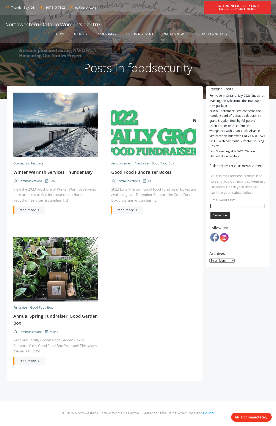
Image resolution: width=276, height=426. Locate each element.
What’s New (174, 34)
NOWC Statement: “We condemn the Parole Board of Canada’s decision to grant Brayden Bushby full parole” (235, 116)
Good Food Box (163, 163)
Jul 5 (150, 181)
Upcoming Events (140, 34)
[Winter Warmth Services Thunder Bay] (55, 124)
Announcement (122, 163)
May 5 (54, 332)
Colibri (208, 413)
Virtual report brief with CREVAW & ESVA (237, 136)
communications (30, 181)
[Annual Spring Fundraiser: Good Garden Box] (55, 268)
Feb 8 (53, 181)
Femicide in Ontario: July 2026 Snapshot (237, 95)
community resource (28, 163)
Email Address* (222, 200)
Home (60, 34)
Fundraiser (142, 163)
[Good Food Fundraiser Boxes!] (153, 124)
